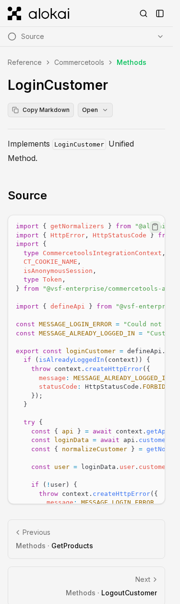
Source (27, 195)
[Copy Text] (155, 227)
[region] (86, 359)
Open (90, 109)
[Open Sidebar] (160, 13)
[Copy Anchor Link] (54, 195)
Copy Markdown (46, 109)
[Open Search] (143, 13)
